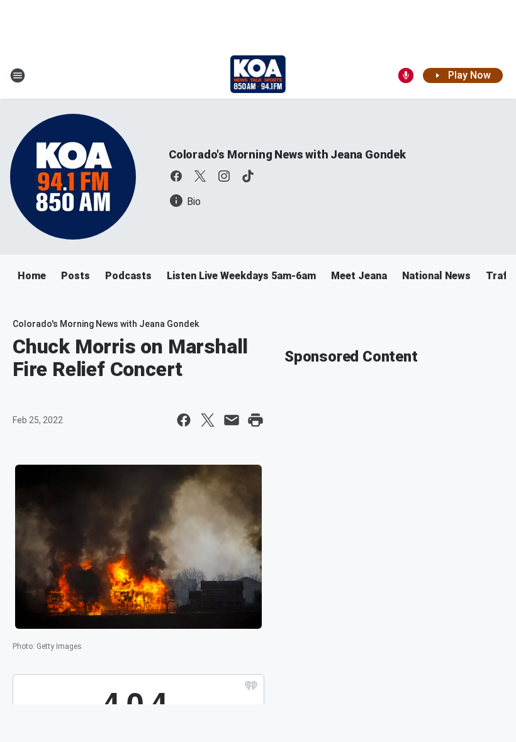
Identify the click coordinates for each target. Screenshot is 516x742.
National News (436, 276)
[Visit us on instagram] (224, 176)
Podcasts (128, 276)
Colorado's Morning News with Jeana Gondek (287, 154)
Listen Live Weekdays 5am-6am (241, 276)
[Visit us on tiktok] (247, 176)
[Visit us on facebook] (176, 176)
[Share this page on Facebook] (184, 420)
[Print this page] (255, 420)
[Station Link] (258, 75)
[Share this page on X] (207, 420)
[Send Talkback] (405, 75)
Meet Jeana (359, 276)
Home (32, 276)
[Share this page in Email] (231, 420)
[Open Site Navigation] (17, 75)
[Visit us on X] (200, 176)
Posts (75, 276)
